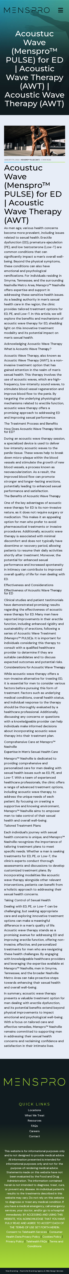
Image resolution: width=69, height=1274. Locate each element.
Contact (34, 1136)
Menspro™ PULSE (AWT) (30, 160)
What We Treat (34, 1115)
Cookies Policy (51, 1237)
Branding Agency (36, 1271)
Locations (34, 1110)
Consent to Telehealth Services (26, 1232)
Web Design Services (54, 1271)
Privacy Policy (15, 1241)
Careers (34, 1131)
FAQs (34, 1126)
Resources (34, 1120)
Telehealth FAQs (36, 1241)
